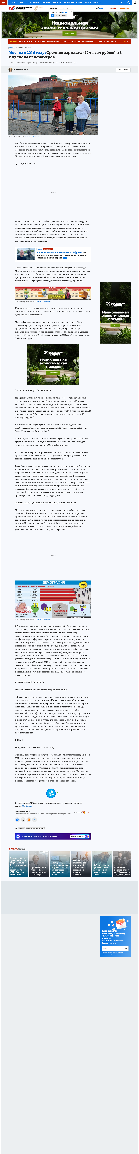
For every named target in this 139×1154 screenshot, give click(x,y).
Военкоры (41, 41)
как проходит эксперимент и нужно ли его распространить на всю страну (62, 255)
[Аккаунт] (135, 2)
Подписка (124, 8)
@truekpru (27, 805)
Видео (21, 2)
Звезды (87, 2)
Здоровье (97, 2)
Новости (22, 41)
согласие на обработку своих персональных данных (113, 953)
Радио (102, 8)
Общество (57, 2)
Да (52, 15)
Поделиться (124, 69)
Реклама (112, 8)
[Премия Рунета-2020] (39, 8)
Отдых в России (74, 41)
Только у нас (31, 41)
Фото (14, 2)
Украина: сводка (53, 41)
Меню (3, 2)
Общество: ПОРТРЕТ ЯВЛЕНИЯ (35, 828)
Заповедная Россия (89, 41)
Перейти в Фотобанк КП (34, 137)
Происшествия (103, 41)
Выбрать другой (61, 15)
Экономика (69, 2)
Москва (21, 828)
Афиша (113, 41)
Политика (46, 2)
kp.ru (88, 812)
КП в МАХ (64, 41)
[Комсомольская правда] (20, 8)
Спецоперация (32, 2)
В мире (79, 2)
